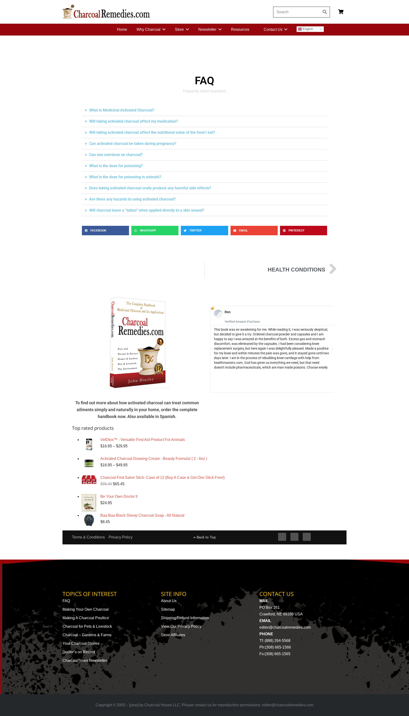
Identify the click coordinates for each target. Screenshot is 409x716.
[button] (204, 110)
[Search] (324, 12)
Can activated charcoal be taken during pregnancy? (132, 143)
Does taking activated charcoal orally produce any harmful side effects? (150, 188)
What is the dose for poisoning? (116, 166)
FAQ (66, 601)
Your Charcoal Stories (80, 643)
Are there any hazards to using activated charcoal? (132, 199)
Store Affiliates (173, 635)
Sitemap (168, 609)
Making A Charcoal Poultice (85, 618)
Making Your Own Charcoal (85, 609)
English (307, 29)
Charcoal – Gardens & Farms (86, 635)
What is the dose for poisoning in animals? (125, 177)
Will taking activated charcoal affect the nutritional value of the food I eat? (152, 132)
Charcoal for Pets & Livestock (87, 626)
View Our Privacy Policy (181, 626)
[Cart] (341, 12)
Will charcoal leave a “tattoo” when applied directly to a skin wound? (146, 210)
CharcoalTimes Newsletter (84, 660)
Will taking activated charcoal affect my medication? (133, 121)
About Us (169, 601)
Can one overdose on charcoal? (116, 154)
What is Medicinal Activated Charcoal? (121, 110)
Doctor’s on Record (78, 652)
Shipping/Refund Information (185, 618)
